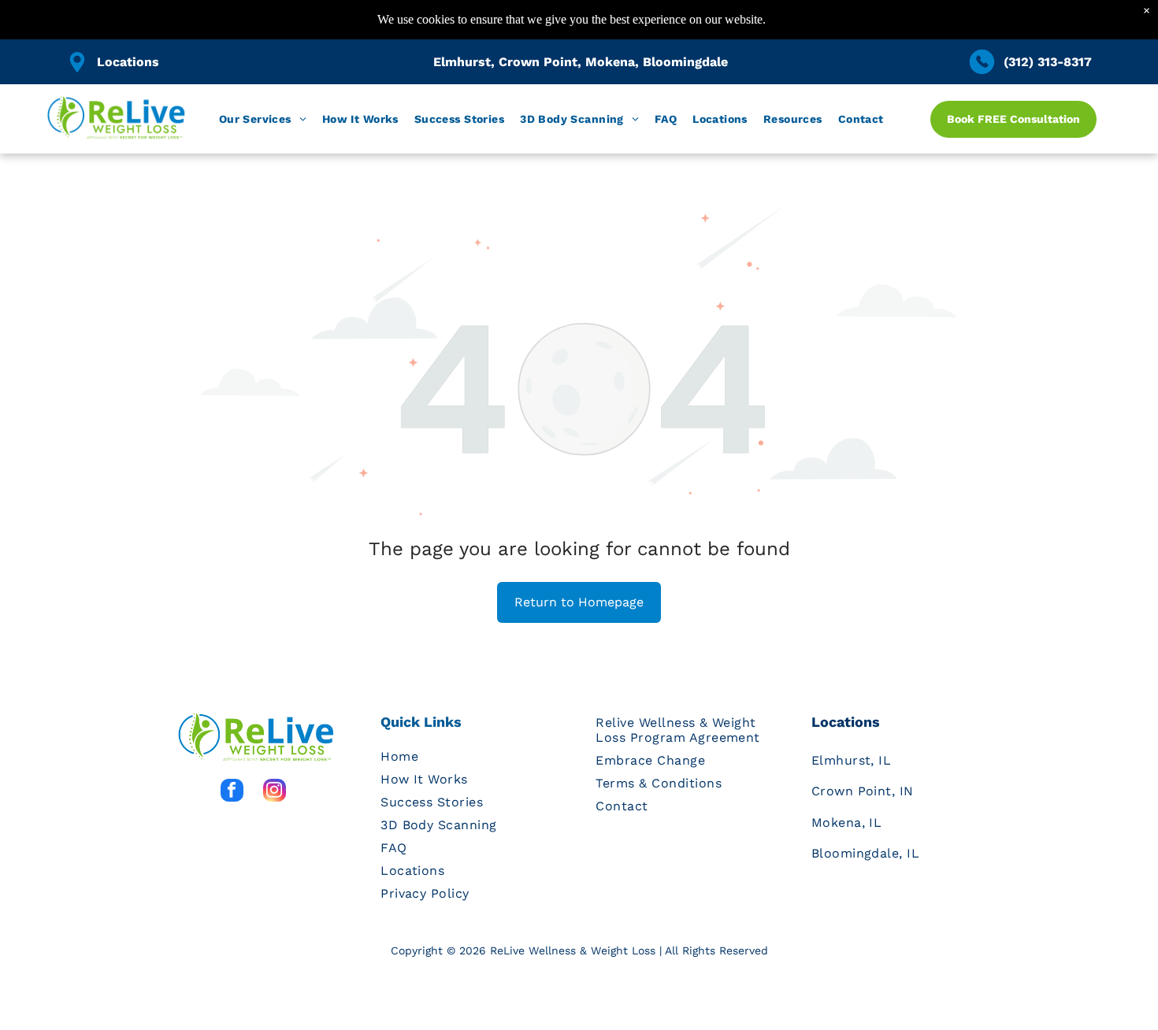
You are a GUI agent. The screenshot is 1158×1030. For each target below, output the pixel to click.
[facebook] (232, 792)
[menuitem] (262, 119)
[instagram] (274, 792)
